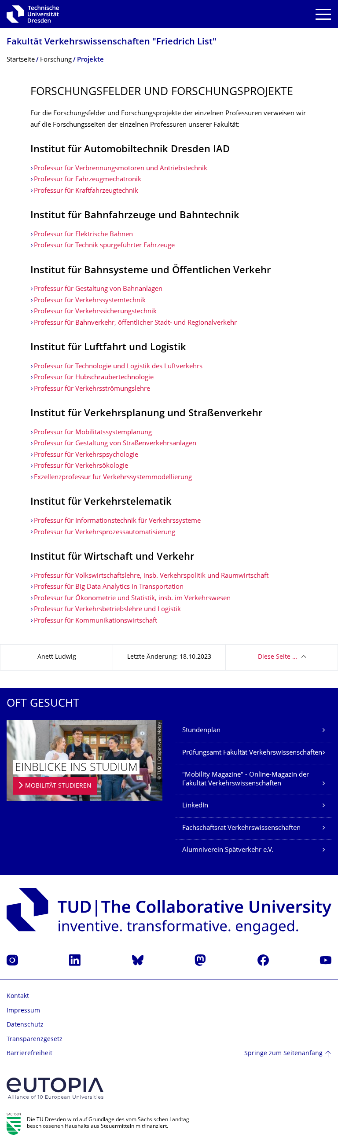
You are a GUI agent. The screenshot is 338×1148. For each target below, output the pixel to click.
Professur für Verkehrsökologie (81, 466)
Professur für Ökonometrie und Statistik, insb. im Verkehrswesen (132, 598)
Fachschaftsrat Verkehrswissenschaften (241, 828)
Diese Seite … (277, 657)
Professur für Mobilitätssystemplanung (93, 432)
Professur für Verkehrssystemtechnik (90, 300)
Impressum (23, 1011)
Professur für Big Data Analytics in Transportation (109, 587)
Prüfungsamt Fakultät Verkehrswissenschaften (252, 753)
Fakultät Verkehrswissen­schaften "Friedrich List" (112, 42)
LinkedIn (195, 806)
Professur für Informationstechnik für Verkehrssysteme (117, 521)
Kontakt (18, 996)
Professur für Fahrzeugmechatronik (87, 179)
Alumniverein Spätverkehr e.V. (227, 850)
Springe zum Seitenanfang (283, 1053)
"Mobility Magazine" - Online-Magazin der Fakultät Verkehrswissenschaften (245, 779)
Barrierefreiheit (29, 1053)
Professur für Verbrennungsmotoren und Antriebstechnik (120, 168)
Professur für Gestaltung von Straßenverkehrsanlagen (115, 443)
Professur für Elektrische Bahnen (83, 234)
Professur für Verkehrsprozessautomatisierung (104, 532)
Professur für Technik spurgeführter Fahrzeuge (104, 245)
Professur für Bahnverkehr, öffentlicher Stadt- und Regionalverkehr (135, 323)
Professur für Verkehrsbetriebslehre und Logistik (107, 609)
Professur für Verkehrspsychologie (86, 455)
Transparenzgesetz (34, 1039)
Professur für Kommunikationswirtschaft (95, 621)
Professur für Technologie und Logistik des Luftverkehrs (118, 366)
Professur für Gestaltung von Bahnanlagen (98, 289)
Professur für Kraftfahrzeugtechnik (86, 191)
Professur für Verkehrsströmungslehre (92, 389)
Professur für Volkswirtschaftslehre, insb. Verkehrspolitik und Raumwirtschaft (151, 576)
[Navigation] (323, 14)
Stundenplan (201, 730)
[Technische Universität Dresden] (33, 14)
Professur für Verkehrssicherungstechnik (95, 311)
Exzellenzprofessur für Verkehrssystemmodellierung (113, 477)
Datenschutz (25, 1025)
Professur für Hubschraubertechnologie (94, 377)
